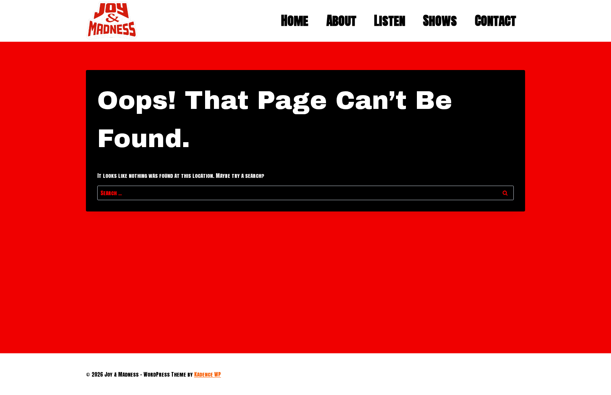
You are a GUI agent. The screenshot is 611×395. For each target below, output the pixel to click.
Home (294, 20)
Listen (389, 20)
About (341, 20)
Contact (495, 20)
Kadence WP (207, 374)
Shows (440, 20)
